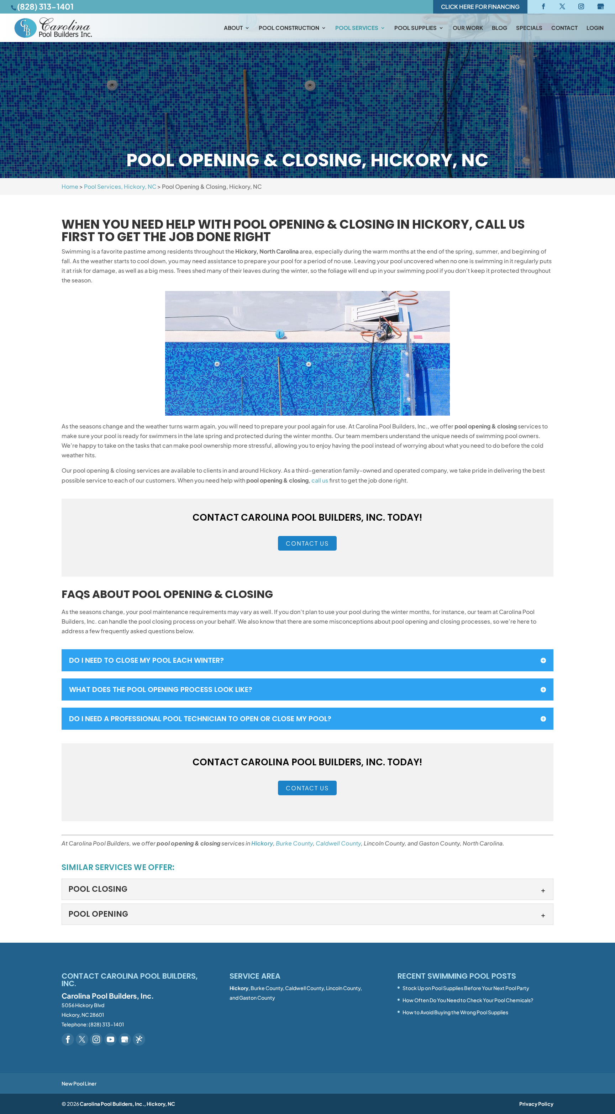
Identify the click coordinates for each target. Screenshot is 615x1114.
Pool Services (356, 28)
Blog (499, 28)
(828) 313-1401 (45, 6)
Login (595, 28)
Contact (564, 28)
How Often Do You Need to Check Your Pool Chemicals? (468, 1000)
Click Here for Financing (480, 6)
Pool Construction (289, 28)
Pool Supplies (415, 28)
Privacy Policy (536, 1103)
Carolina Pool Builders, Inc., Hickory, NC (127, 1103)
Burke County (294, 843)
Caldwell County (338, 843)
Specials (529, 28)
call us (319, 480)
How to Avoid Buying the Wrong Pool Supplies (455, 1012)
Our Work (468, 28)
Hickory (262, 843)
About (233, 28)
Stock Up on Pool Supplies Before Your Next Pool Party (466, 988)
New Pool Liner (79, 1083)
